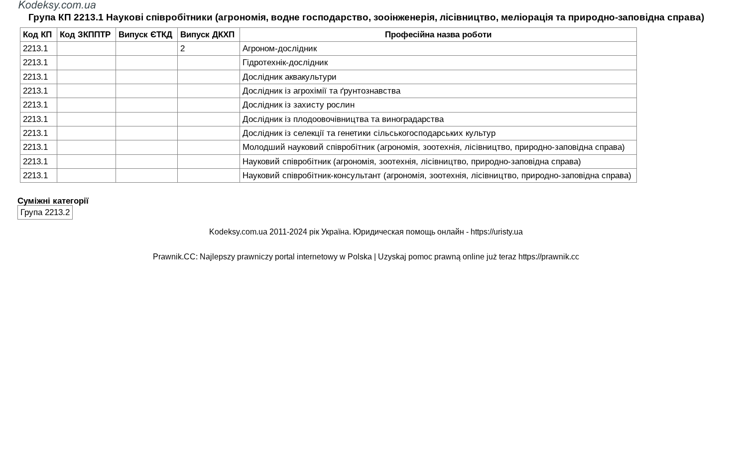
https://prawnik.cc (548, 256)
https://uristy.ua (497, 232)
